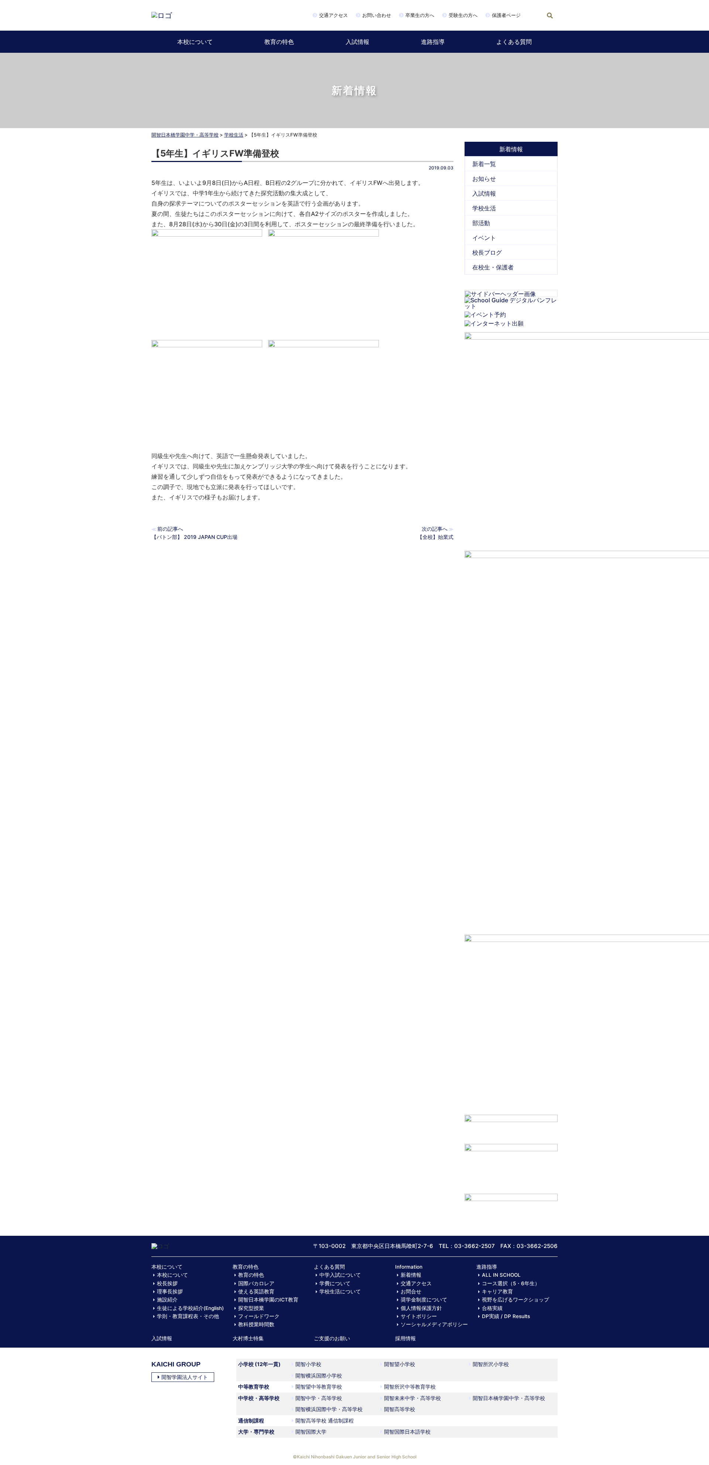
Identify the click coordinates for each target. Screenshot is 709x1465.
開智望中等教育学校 (318, 1386)
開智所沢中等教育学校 (410, 1386)
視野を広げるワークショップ (515, 1300)
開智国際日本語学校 (407, 1431)
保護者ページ (506, 15)
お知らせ (484, 178)
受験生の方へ (463, 15)
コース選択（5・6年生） (511, 1283)
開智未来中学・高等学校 (412, 1398)
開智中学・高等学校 (318, 1398)
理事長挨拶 (170, 1291)
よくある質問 (514, 41)
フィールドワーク (259, 1316)
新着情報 (411, 1275)
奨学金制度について (424, 1300)
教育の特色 (279, 41)
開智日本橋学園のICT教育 (268, 1300)
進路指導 (433, 41)
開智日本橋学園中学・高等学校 (185, 135)
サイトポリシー (419, 1316)
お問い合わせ (376, 15)
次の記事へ (435, 529)
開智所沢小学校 (491, 1364)
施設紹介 (167, 1300)
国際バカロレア (256, 1283)
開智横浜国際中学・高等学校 (329, 1409)
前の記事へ (170, 529)
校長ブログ (487, 252)
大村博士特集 (248, 1338)
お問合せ (411, 1291)
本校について (195, 41)
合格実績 (492, 1308)
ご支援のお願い (332, 1338)
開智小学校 (308, 1364)
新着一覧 (484, 164)
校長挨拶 (167, 1283)
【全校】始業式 (435, 537)
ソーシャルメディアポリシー (434, 1324)
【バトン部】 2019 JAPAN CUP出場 (194, 537)
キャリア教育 (497, 1291)
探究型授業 (251, 1308)
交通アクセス (333, 15)
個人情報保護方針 (421, 1308)
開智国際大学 (310, 1431)
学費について (334, 1283)
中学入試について (340, 1275)
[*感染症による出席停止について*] (511, 1165)
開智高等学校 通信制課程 (324, 1420)
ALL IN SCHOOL (501, 1275)
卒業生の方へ (419, 15)
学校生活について (340, 1291)
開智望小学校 (399, 1364)
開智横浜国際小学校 (318, 1375)
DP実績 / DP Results (506, 1316)
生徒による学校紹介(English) (190, 1308)
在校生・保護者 (493, 267)
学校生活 (233, 135)
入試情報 (357, 41)
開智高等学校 (399, 1409)
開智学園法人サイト (184, 1377)
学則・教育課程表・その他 (188, 1316)
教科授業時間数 (256, 1324)
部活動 (481, 223)
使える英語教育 (256, 1291)
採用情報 (405, 1338)
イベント (484, 237)
